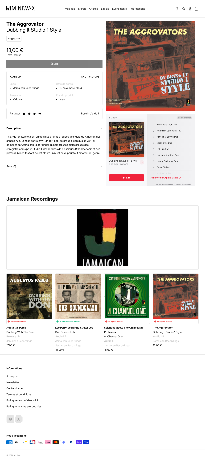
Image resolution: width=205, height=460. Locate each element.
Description (13, 128)
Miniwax (17, 455)
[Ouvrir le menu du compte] (190, 9)
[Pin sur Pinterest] (29, 113)
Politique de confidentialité (22, 400)
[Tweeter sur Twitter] (34, 113)
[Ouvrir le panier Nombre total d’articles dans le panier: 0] (196, 9)
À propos (11, 376)
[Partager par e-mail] (39, 113)
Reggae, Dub (14, 39)
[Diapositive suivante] (194, 295)
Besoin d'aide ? (90, 113)
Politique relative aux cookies (23, 406)
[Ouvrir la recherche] (184, 9)
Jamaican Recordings (26, 88)
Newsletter (12, 382)
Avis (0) (11, 166)
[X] (19, 419)
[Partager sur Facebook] (24, 113)
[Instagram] (10, 419)
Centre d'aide (14, 388)
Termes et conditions (18, 394)
